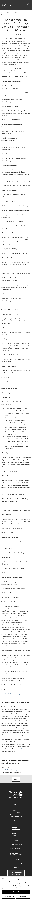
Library (14, 833)
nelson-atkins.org (20, 749)
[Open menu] (10, 5)
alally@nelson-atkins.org (9, 770)
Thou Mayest (15, 831)
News (16, 779)
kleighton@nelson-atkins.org (10, 694)
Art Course (15, 835)
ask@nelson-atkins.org (15, 816)
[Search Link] (29, 5)
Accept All (16, 892)
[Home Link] (4, 5)
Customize (8, 896)
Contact (16, 804)
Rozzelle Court (16, 829)
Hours (16, 821)
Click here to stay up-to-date (16, 873)
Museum (14, 827)
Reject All (23, 896)
